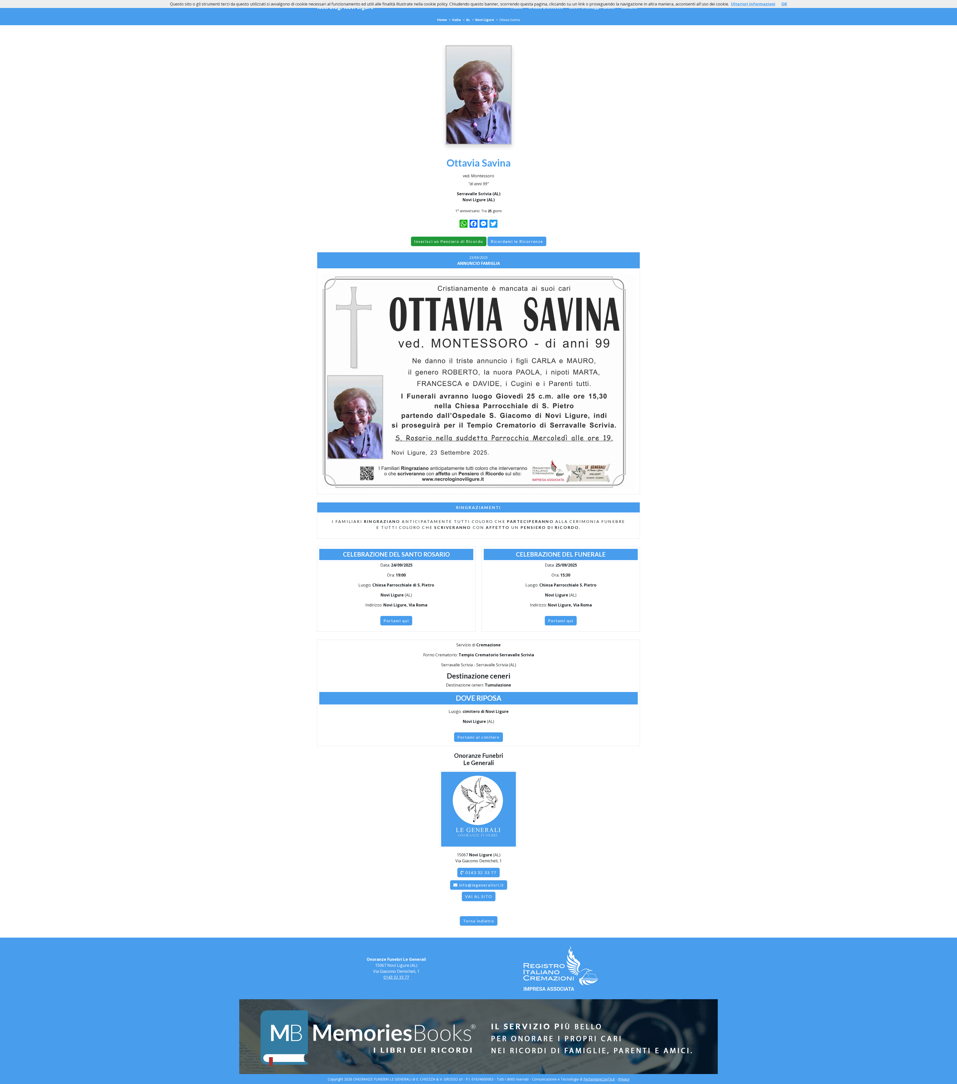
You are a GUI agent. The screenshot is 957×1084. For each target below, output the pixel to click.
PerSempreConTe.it (599, 1079)
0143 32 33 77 (480, 872)
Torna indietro (478, 920)
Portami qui (396, 620)
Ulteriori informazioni (753, 4)
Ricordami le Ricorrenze (517, 241)
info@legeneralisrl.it (481, 885)
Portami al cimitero (478, 737)
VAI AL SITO (478, 896)
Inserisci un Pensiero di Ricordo (448, 241)
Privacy (624, 1079)
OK (784, 4)
